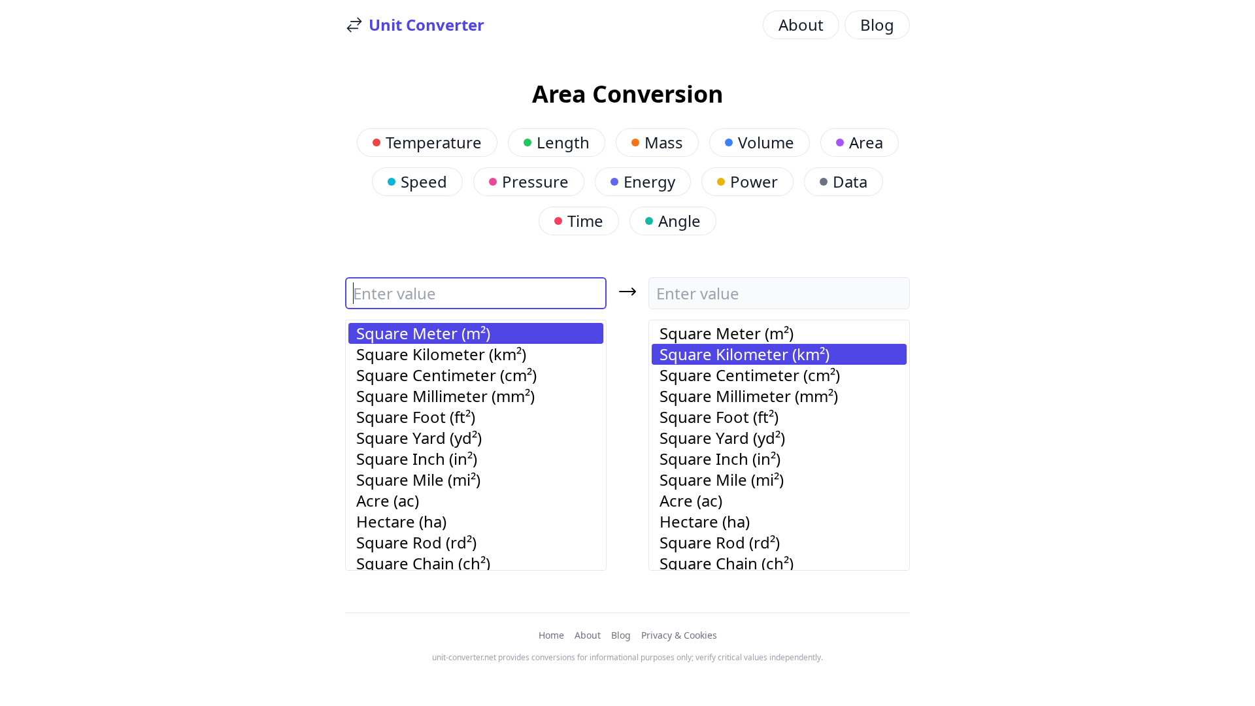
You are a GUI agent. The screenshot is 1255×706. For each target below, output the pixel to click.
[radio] (475, 333)
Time (585, 220)
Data (850, 181)
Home (551, 635)
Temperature (434, 142)
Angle (679, 220)
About (801, 24)
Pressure (535, 181)
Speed (424, 181)
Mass (663, 142)
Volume (766, 142)
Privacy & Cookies (679, 635)
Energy (649, 181)
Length (563, 142)
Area (866, 142)
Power (754, 181)
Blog (877, 24)
